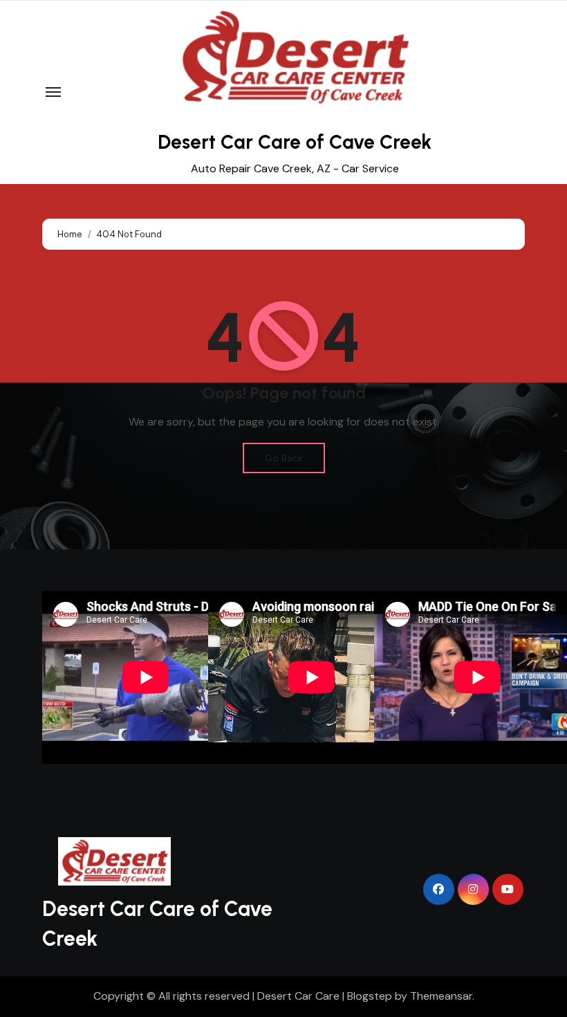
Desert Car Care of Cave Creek (294, 142)
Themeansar (441, 996)
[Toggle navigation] (53, 92)
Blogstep (369, 996)
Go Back (284, 458)
